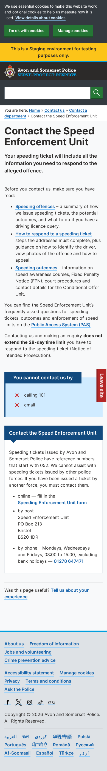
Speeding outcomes (36, 267)
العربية (10, 736)
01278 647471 (69, 561)
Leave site (102, 387)
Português (15, 744)
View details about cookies (40, 17)
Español (44, 753)
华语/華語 (62, 736)
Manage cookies (73, 30)
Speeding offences (35, 206)
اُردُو (84, 753)
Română (61, 744)
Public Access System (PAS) (61, 324)
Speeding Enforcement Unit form (52, 502)
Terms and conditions (48, 681)
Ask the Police (19, 689)
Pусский (85, 744)
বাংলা (25, 736)
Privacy (12, 681)
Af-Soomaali (17, 753)
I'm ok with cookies (26, 30)
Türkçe (66, 753)
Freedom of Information (54, 643)
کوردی (41, 736)
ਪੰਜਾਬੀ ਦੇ (39, 744)
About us (14, 643)
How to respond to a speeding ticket (53, 233)
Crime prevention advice (29, 660)
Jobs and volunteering (28, 652)
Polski (84, 736)
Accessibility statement (29, 672)
